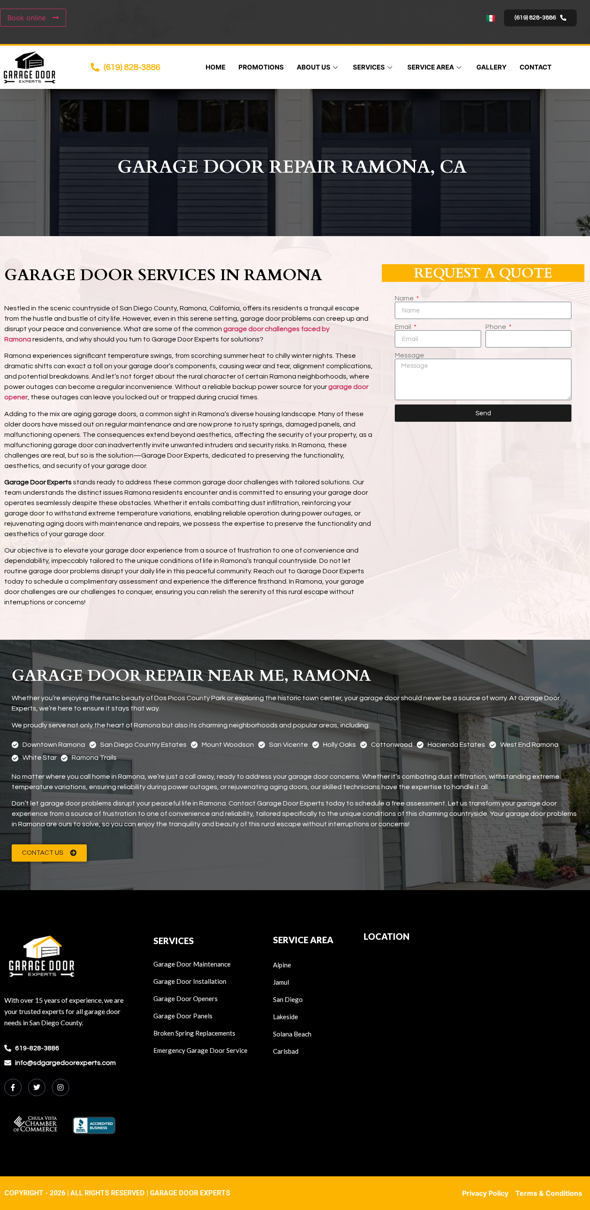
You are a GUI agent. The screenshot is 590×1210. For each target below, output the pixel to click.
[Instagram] (60, 1087)
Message (409, 355)
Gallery (491, 67)
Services (369, 67)
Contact (536, 67)
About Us (313, 67)
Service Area (430, 67)
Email (403, 326)
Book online (27, 17)
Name (405, 298)
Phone (496, 326)
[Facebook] (13, 1087)
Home (215, 67)
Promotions (261, 67)
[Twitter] (36, 1087)
